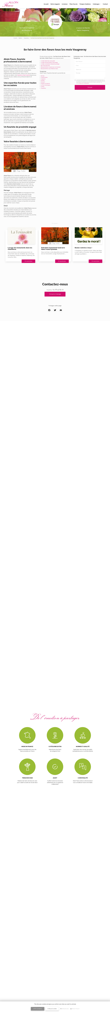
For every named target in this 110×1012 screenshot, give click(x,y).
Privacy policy (75, 1008)
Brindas (42, 75)
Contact (105, 4)
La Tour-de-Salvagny (45, 85)
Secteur (20, 38)
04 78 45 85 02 (27, 30)
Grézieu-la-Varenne (45, 83)
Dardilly (43, 80)
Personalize (65, 1008)
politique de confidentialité (83, 83)
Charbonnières (44, 77)
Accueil (46, 4)
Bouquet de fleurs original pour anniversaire (50, 67)
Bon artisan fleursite (45, 65)
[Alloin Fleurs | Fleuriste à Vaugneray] (10, 4)
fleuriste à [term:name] (23, 75)
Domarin (43, 82)
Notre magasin (55, 4)
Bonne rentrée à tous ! (83, 248)
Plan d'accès (74, 4)
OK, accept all (38, 1008)
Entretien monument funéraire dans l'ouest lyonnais (53, 248)
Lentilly (42, 86)
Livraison (64, 4)
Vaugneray (26, 38)
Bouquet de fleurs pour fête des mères (49, 68)
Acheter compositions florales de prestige (50, 64)
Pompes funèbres (85, 4)
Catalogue (96, 4)
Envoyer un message (55, 294)
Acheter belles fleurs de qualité (48, 60)
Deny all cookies (52, 1008)
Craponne (43, 79)
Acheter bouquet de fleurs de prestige (49, 62)
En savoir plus (28, 261)
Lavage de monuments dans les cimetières (20, 248)
